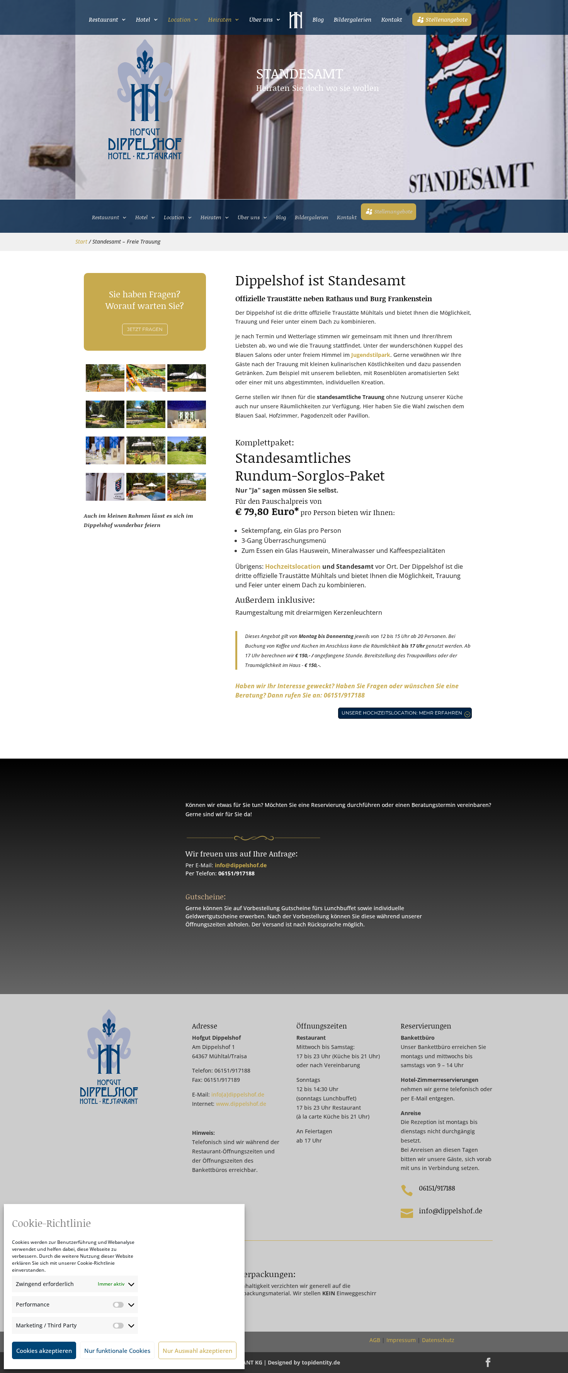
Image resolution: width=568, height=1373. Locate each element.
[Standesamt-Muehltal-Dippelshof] (105, 498)
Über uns (261, 20)
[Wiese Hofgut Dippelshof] (186, 462)
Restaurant (103, 20)
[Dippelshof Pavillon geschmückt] (105, 389)
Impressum (401, 1340)
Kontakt (391, 20)
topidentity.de (321, 1362)
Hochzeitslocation (293, 566)
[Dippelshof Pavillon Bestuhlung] (145, 389)
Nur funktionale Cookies (117, 1350)
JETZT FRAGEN (145, 329)
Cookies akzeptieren (44, 1350)
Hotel (143, 20)
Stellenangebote (447, 19)
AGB (375, 1340)
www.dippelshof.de (241, 1103)
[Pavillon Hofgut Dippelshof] (186, 389)
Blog (318, 20)
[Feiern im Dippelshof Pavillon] (186, 498)
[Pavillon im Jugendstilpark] (105, 426)
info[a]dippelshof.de (237, 1094)
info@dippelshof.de (241, 865)
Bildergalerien (352, 20)
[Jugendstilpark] (145, 462)
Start (81, 241)
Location (179, 20)
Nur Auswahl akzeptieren (197, 1350)
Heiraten (219, 20)
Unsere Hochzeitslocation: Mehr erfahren (402, 713)
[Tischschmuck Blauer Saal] (105, 462)
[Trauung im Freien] (145, 426)
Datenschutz (438, 1340)
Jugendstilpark (370, 354)
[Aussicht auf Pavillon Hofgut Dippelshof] (145, 498)
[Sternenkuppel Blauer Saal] (186, 426)
